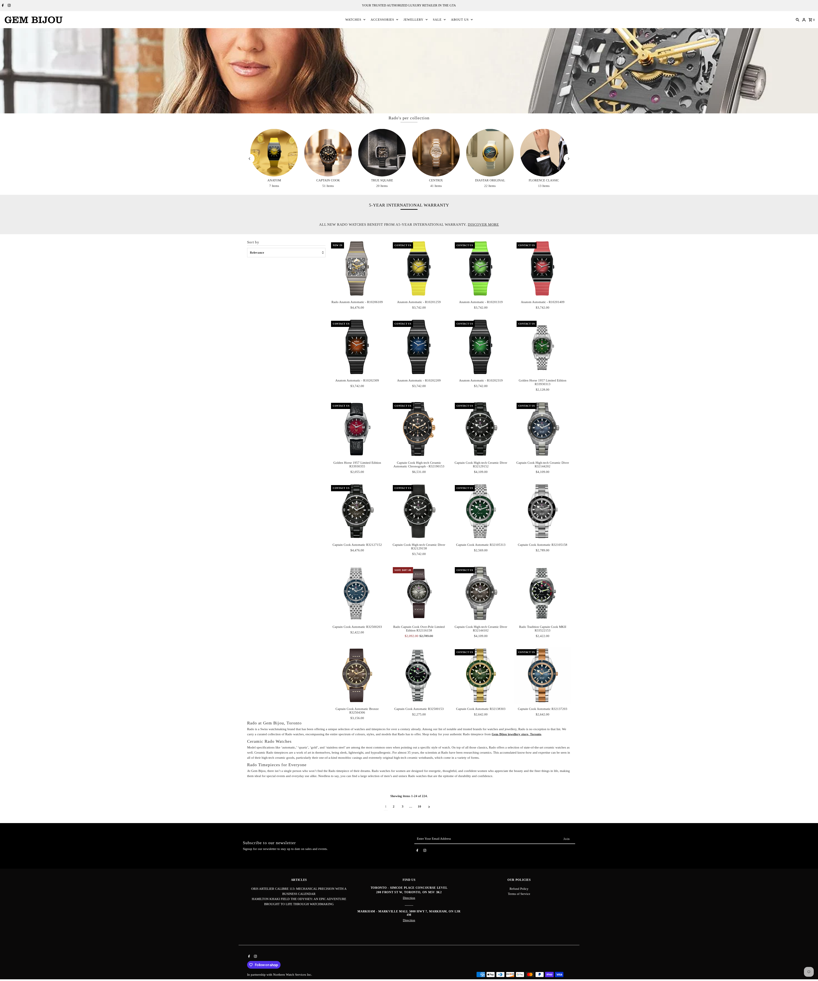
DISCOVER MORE (483, 224)
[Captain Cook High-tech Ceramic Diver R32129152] (481, 429)
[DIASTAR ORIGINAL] (490, 152)
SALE (437, 19)
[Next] (568, 158)
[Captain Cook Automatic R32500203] (357, 593)
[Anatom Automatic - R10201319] (481, 268)
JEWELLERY (413, 19)
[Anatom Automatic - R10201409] (542, 268)
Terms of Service (519, 894)
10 (419, 806)
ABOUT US (460, 19)
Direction (409, 898)
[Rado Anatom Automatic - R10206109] (357, 268)
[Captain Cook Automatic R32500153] (419, 675)
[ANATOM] (274, 152)
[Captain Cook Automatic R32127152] (357, 511)
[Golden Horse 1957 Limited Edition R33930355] (357, 429)
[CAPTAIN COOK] (328, 152)
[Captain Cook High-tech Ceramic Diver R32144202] (542, 429)
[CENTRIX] (436, 152)
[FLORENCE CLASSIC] (544, 152)
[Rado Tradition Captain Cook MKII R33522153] (542, 593)
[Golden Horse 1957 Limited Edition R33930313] (542, 347)
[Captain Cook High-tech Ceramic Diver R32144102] (481, 593)
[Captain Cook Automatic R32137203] (542, 675)
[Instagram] (9, 5)
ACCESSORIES (382, 19)
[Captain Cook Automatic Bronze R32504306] (357, 675)
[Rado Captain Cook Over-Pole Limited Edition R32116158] (419, 593)
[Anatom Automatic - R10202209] (419, 347)
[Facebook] (2, 5)
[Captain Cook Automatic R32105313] (481, 511)
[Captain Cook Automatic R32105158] (542, 511)
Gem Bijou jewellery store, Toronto (516, 734)
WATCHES (353, 19)
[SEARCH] (797, 19)
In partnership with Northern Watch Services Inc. (279, 974)
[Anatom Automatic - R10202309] (357, 347)
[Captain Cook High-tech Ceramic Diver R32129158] (419, 511)
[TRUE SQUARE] (382, 152)
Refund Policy (519, 888)
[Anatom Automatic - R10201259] (419, 268)
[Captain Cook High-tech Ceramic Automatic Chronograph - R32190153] (419, 429)
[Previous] (250, 158)
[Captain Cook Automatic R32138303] (481, 675)
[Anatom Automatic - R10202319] (481, 347)
